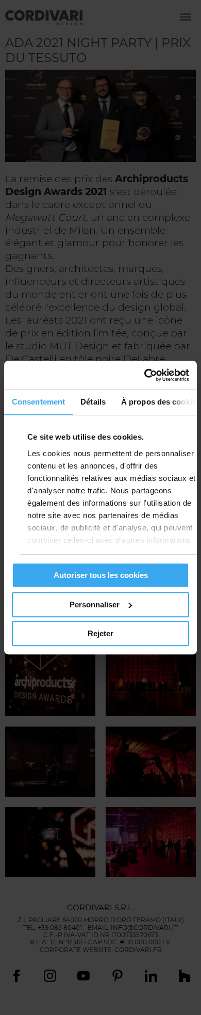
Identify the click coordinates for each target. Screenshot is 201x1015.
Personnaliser (95, 604)
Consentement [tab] (38, 401)
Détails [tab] (93, 401)
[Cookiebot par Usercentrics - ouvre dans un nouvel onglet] (144, 375)
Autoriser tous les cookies (101, 575)
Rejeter (100, 633)
